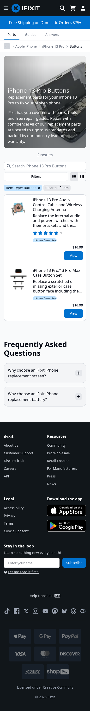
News (51, 484)
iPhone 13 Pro (53, 46)
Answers (52, 34)
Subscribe (74, 562)
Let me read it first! (23, 572)
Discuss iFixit (14, 460)
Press (51, 476)
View (73, 255)
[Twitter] (26, 611)
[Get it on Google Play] (66, 526)
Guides (30, 34)
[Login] (83, 8)
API (6, 476)
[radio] (74, 176)
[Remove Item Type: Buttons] (38, 188)
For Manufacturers (62, 468)
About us (11, 445)
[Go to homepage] (28, 8)
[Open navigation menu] (6, 8)
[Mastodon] (55, 611)
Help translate (41, 595)
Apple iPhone (26, 46)
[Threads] (73, 611)
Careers (10, 468)
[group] (78, 176)
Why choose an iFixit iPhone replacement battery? (33, 396)
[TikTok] (7, 611)
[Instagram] (36, 611)
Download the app (64, 499)
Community (56, 445)
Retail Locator (58, 460)
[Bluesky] (64, 611)
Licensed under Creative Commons (45, 687)
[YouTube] (45, 611)
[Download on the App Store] (66, 510)
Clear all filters (57, 187)
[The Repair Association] (83, 611)
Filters (36, 176)
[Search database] (62, 8)
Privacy (9, 515)
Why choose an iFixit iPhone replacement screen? (33, 373)
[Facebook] (16, 611)
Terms (9, 523)
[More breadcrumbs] (7, 46)
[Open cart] (73, 8)
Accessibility (14, 508)
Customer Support (18, 453)
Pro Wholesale (58, 453)
